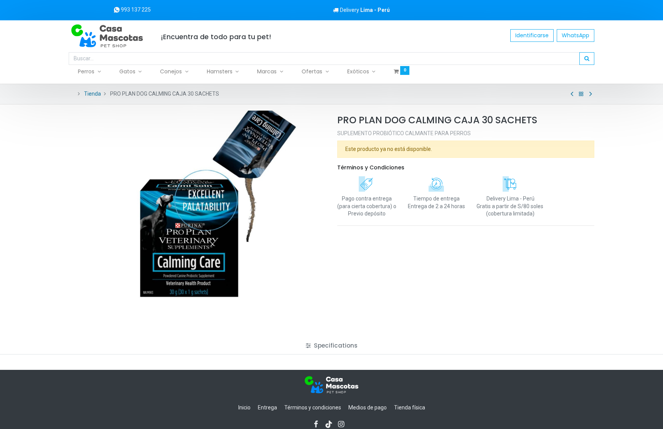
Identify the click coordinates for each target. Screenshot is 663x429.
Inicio (244, 407)
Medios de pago (367, 407)
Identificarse (532, 35)
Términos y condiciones (312, 407)
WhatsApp (575, 35)
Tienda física (409, 407)
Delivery (365, 10)
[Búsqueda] (586, 58)
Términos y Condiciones (370, 167)
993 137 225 (135, 10)
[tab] (331, 345)
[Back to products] (581, 94)
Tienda (92, 94)
